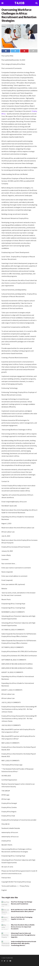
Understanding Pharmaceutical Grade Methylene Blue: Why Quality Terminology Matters (23, 943)
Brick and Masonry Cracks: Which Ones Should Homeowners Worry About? (23, 910)
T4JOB (19, 3)
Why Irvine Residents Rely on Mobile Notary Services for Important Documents (22, 927)
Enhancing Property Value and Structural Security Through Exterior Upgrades (23, 935)
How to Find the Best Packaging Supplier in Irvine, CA (21, 918)
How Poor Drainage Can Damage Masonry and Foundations (21, 903)
